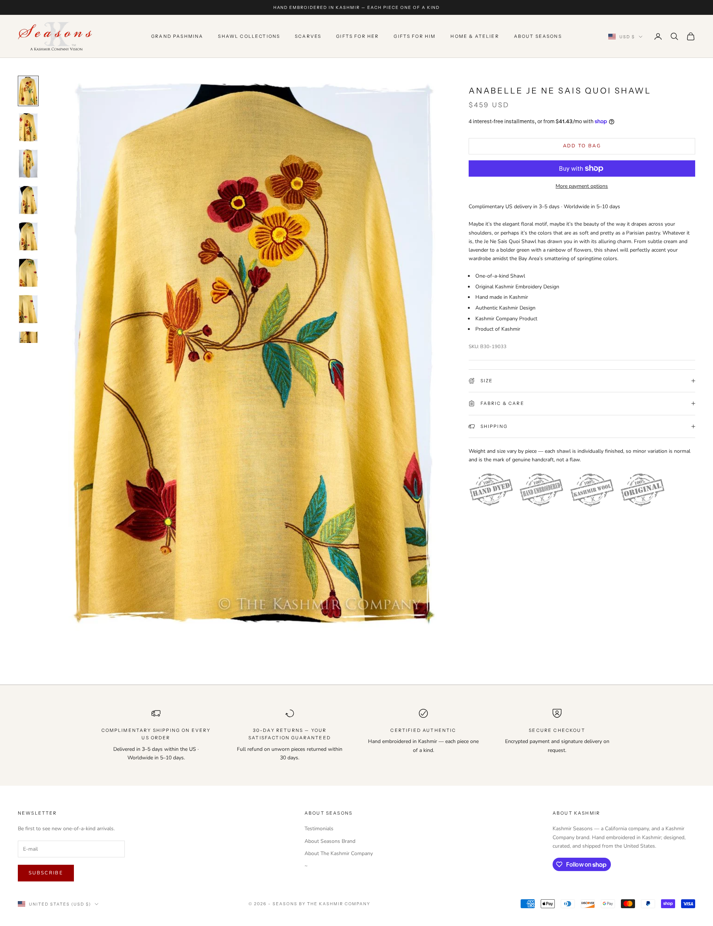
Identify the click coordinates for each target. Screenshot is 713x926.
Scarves (308, 36)
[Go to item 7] (28, 309)
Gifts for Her (357, 36)
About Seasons (538, 36)
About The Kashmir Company (339, 853)
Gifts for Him (415, 36)
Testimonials (319, 828)
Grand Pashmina (177, 36)
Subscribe (46, 873)
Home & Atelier (474, 36)
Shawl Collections (249, 36)
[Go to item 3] (28, 163)
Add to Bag (582, 146)
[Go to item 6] (28, 273)
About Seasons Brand (330, 841)
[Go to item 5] (28, 236)
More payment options (582, 186)
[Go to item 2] (28, 127)
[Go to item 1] (28, 91)
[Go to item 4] (28, 200)
